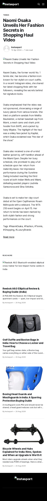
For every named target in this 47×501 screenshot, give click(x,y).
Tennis (6, 15)
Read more (8, 237)
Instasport (16, 47)
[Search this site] (39, 4)
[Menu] (43, 4)
